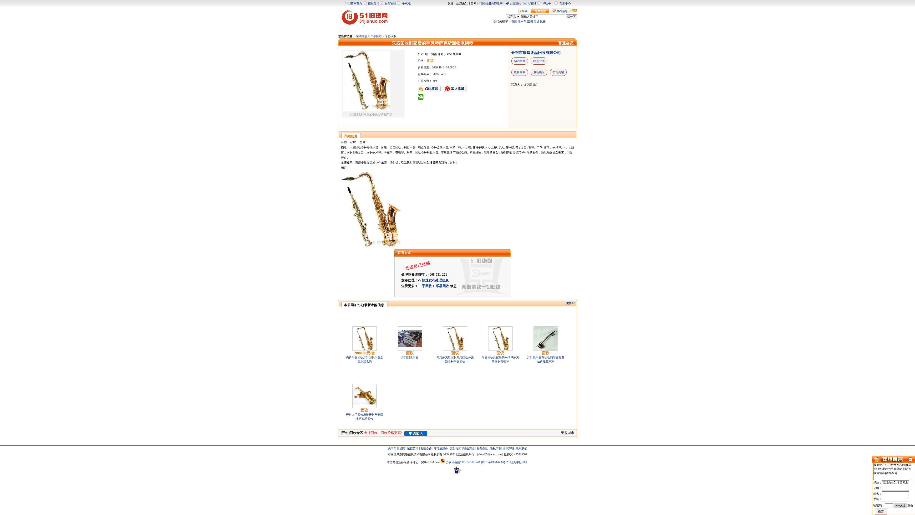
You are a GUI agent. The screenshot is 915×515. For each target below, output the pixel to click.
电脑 (514, 21)
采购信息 (361, 36)
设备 (543, 21)
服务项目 (390, 3)
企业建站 (515, 3)
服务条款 (482, 448)
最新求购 (519, 72)
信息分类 (373, 3)
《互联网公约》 (518, 462)
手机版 (406, 3)
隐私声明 (495, 448)
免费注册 (540, 11)
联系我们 (521, 448)
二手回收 (376, 36)
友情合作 (426, 448)
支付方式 (455, 448)
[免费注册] (496, 3)
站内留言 (519, 61)
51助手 (546, 3)
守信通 (532, 3)
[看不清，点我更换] (900, 505)
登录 (525, 11)
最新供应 (539, 72)
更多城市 (567, 433)
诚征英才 (412, 448)
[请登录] (484, 3)
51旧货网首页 (353, 3)
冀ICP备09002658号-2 (494, 462)
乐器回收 (390, 36)
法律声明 (508, 448)
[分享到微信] (421, 97)
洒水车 (522, 21)
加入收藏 (457, 88)
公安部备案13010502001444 (463, 462)
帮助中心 (565, 3)
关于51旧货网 (396, 448)
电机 (536, 21)
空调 (530, 21)
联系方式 (539, 61)
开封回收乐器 (409, 357)
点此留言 (431, 88)
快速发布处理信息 (435, 280)
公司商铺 (558, 72)
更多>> (570, 303)
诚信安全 (469, 448)
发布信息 (562, 11)
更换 (910, 505)
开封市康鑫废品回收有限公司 (536, 53)
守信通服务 (441, 448)
